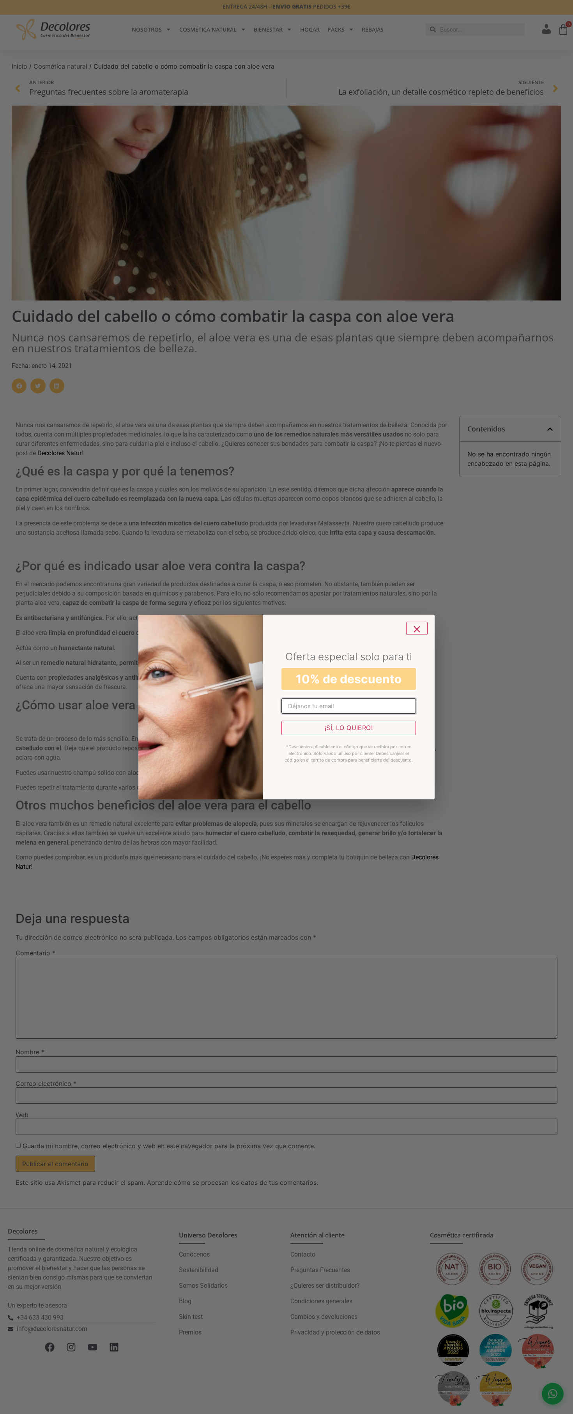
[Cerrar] (417, 628)
